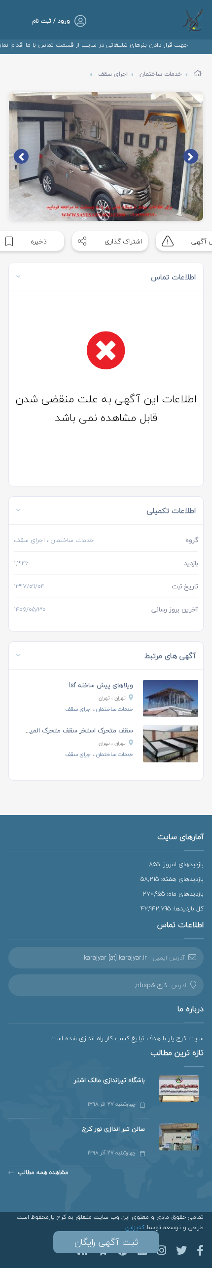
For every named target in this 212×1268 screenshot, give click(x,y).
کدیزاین (135, 1227)
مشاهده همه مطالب (43, 1172)
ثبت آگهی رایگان (106, 1242)
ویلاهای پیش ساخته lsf (101, 685)
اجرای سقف (113, 74)
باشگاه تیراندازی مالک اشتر (109, 1080)
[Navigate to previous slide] (190, 156)
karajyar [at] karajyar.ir (115, 957)
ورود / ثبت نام (51, 21)
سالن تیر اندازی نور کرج (113, 1128)
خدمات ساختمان (161, 74)
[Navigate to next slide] (21, 156)
